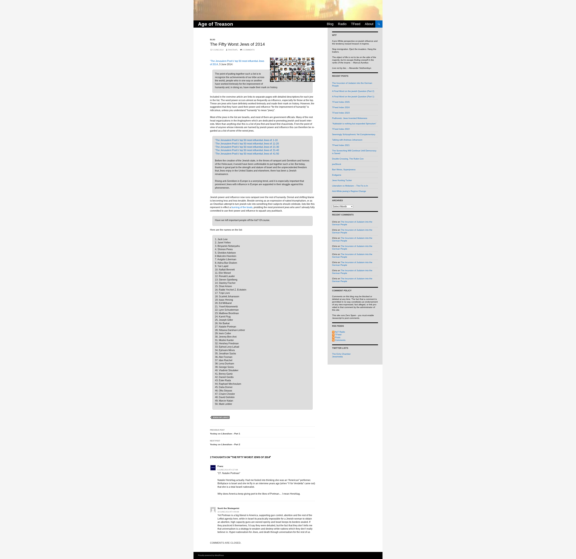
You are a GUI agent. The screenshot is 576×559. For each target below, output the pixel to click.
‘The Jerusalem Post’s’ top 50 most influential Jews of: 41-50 (247, 153)
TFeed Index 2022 (341, 129)
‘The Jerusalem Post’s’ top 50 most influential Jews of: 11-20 (247, 143)
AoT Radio (339, 332)
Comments (339, 340)
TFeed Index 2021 (341, 145)
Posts (337, 337)
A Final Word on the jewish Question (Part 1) (353, 96)
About (369, 24)
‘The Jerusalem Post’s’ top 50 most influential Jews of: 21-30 (247, 147)
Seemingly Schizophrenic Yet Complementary (353, 134)
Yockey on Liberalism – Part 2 (225, 443)
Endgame (336, 175)
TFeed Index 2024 (341, 107)
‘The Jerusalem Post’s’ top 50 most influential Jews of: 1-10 (246, 140)
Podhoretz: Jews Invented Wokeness (349, 118)
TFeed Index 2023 (341, 113)
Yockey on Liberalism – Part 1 (225, 432)
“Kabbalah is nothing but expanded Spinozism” (354, 123)
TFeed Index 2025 (341, 102)
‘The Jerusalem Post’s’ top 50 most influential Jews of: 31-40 (247, 150)
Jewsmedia (337, 356)
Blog (330, 24)
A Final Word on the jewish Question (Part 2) (353, 91)
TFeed (355, 24)
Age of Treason (215, 24)
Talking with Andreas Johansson (347, 140)
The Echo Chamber (341, 354)
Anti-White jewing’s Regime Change (349, 191)
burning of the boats (241, 207)
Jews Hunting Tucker (342, 180)
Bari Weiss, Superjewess (344, 169)
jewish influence (221, 417)
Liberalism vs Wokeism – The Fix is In (350, 186)
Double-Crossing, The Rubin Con (348, 159)
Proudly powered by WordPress (211, 555)
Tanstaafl (233, 50)
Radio (342, 24)
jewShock (336, 164)
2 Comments (249, 50)
